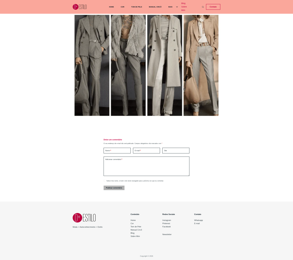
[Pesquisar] (203, 7)
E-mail (138, 150)
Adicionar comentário (113, 159)
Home (111, 7)
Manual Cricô (155, 7)
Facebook (166, 227)
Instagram (166, 220)
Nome (108, 150)
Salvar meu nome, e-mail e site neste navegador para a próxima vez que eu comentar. (135, 181)
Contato (213, 7)
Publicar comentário (114, 188)
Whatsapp (198, 220)
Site (165, 150)
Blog (183, 3)
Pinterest (166, 223)
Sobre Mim (184, 8)
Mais (170, 7)
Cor (122, 7)
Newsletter (167, 234)
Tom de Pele (136, 7)
